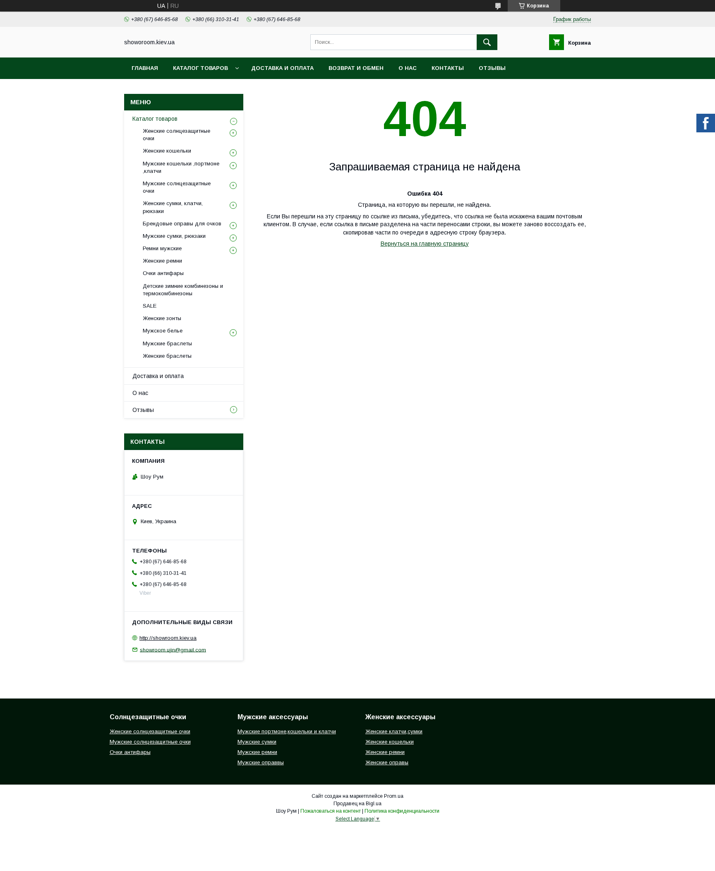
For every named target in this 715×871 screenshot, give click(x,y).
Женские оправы (386, 762)
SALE (149, 306)
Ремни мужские (162, 248)
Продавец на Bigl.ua (357, 803)
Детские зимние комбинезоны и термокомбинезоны (183, 290)
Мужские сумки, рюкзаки (174, 236)
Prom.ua (393, 796)
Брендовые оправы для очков (182, 223)
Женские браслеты (167, 356)
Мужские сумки (257, 742)
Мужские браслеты (167, 343)
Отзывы (492, 68)
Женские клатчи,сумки (393, 731)
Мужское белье (162, 331)
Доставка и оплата (282, 68)
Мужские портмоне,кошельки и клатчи (287, 731)
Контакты (448, 68)
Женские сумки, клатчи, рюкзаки (173, 207)
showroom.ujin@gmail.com (173, 649)
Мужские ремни (257, 752)
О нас (407, 68)
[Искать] (487, 42)
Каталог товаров (200, 68)
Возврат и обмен (356, 68)
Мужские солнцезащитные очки (177, 187)
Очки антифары (163, 273)
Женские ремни (162, 261)
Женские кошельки (167, 151)
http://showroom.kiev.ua (168, 638)
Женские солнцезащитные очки (176, 134)
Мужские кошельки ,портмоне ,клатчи (181, 167)
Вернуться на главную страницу (425, 243)
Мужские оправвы (261, 762)
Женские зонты (162, 318)
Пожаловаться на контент (330, 811)
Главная (145, 68)
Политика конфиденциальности (402, 811)
